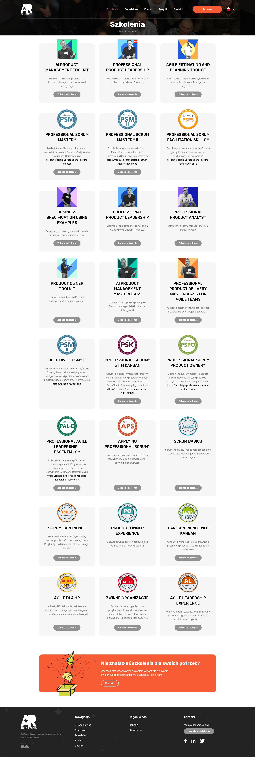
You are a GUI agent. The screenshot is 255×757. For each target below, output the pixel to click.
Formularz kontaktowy (199, 731)
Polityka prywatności (30, 737)
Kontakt (109, 683)
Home (120, 31)
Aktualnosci (135, 730)
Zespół (79, 745)
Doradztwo (81, 735)
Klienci (78, 740)
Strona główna (83, 725)
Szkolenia (80, 730)
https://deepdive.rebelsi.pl (67, 383)
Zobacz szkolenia (66, 94)
